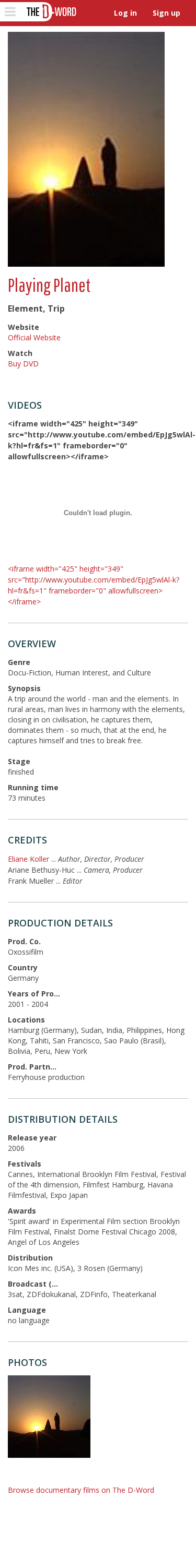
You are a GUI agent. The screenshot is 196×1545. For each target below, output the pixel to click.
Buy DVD (23, 364)
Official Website (34, 337)
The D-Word (50, 11)
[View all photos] (86, 149)
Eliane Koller (28, 859)
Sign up (166, 13)
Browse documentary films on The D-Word (81, 1490)
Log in (125, 13)
